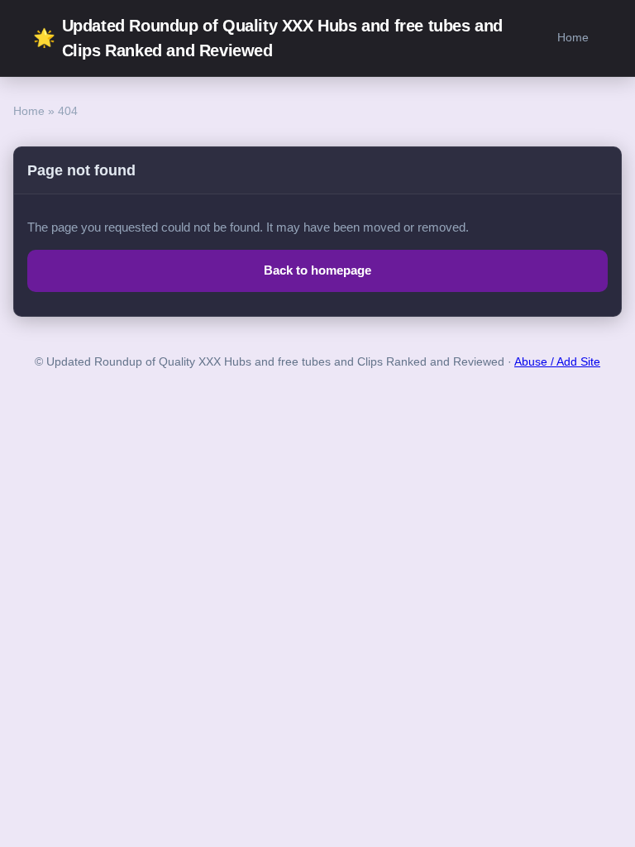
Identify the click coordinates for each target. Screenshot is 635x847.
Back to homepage (317, 270)
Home (573, 37)
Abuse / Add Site (557, 362)
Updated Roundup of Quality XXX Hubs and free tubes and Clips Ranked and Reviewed (268, 38)
